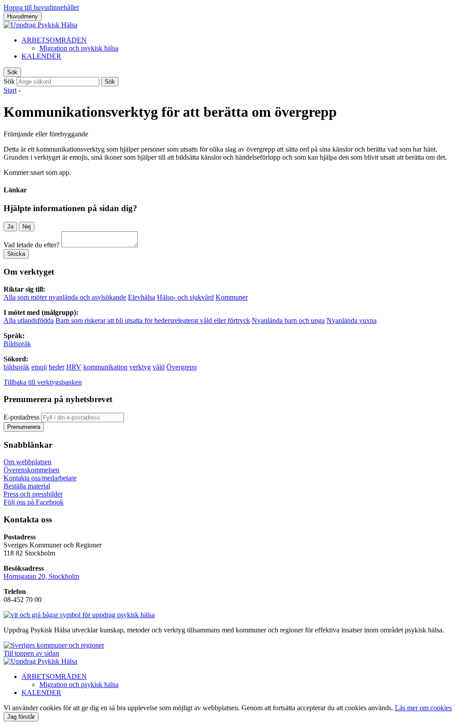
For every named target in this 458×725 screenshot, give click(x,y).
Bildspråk (17, 344)
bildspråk (17, 367)
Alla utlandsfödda (29, 320)
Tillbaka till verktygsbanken (43, 382)
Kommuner (232, 297)
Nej (26, 226)
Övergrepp (181, 367)
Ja (10, 226)
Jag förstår (21, 716)
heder (56, 367)
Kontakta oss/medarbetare (40, 478)
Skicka (16, 253)
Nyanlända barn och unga (288, 320)
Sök (9, 81)
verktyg (140, 367)
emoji (39, 367)
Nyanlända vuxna (352, 320)
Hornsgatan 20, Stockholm (41, 576)
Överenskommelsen (31, 470)
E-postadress (21, 417)
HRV (73, 367)
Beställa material (27, 486)
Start (10, 90)
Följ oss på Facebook (34, 502)
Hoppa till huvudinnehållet (41, 7)
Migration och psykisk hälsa (79, 48)
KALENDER (41, 56)
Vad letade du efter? (31, 245)
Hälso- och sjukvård (185, 297)
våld (159, 367)
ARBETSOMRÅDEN (54, 40)
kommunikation (105, 367)
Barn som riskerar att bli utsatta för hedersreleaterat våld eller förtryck (152, 320)
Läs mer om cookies (423, 708)
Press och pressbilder (33, 494)
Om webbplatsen (27, 462)
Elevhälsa (141, 297)
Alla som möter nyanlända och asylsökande (65, 297)
